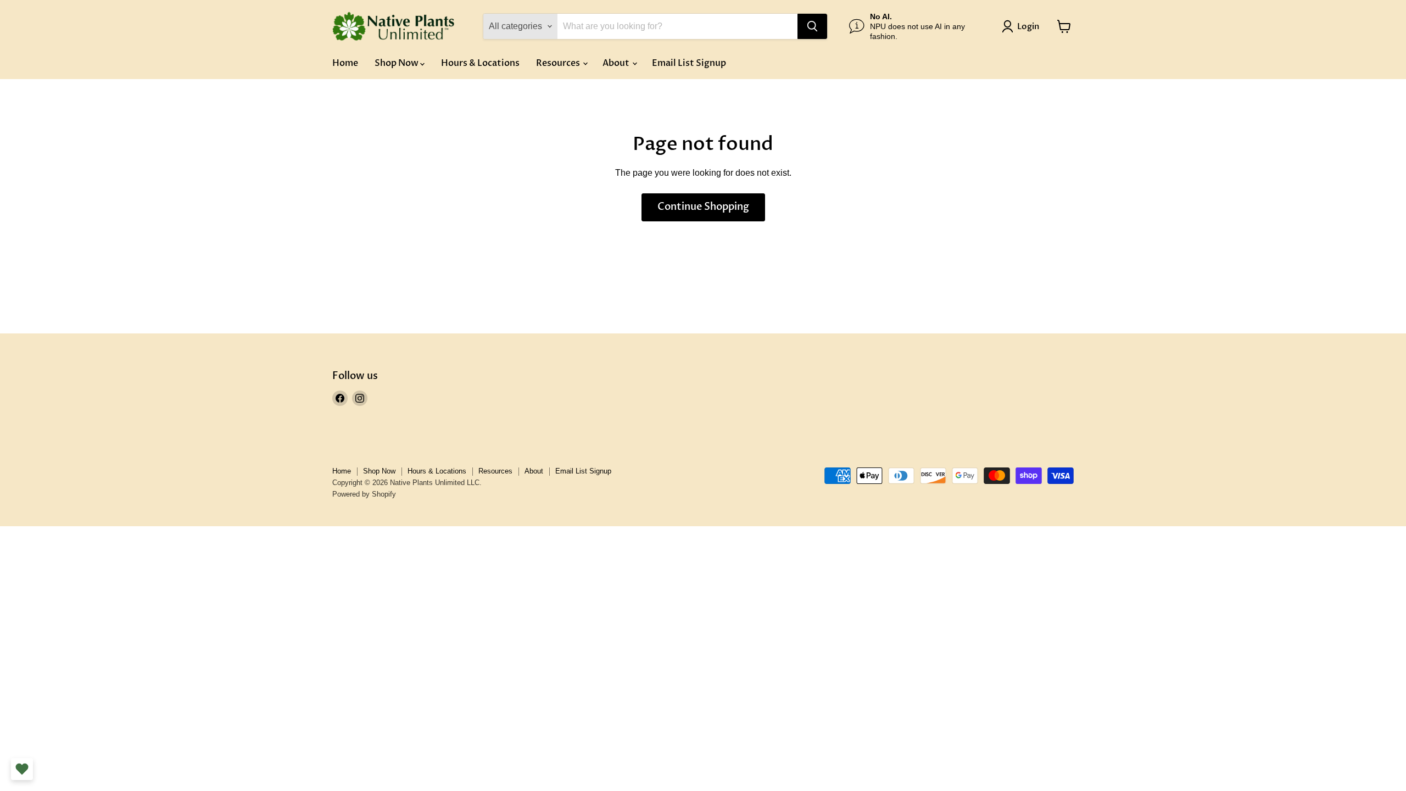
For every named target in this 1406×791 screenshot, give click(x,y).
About (616, 63)
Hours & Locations (480, 63)
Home (345, 63)
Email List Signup (689, 63)
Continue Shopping (703, 207)
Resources (559, 63)
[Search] (812, 26)
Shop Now (397, 63)
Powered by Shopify (364, 494)
